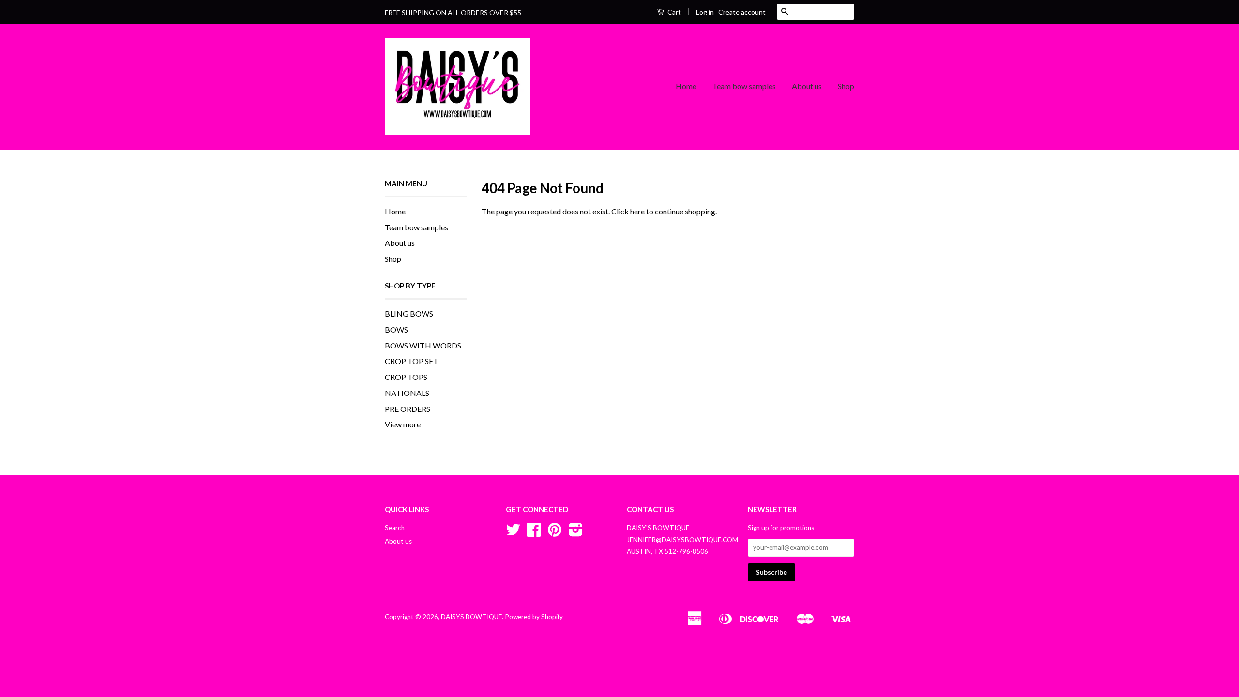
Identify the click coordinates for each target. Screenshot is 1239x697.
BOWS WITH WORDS (423, 345)
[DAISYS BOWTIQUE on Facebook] (534, 533)
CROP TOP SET (411, 360)
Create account (742, 12)
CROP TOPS (406, 376)
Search (395, 527)
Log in (705, 12)
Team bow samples (744, 86)
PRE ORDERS (407, 408)
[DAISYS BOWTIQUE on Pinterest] (554, 533)
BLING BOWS (409, 313)
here (637, 211)
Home (686, 86)
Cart (673, 12)
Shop (846, 86)
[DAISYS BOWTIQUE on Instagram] (575, 533)
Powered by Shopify (534, 617)
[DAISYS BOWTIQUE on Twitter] (513, 533)
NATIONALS (407, 392)
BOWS (396, 329)
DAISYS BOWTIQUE (471, 617)
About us (807, 86)
